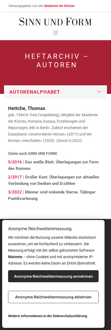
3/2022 (15, 192)
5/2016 (15, 162)
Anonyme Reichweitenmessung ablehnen (53, 297)
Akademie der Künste (59, 6)
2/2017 (15, 177)
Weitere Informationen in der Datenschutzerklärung (47, 316)
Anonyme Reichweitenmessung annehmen (53, 276)
